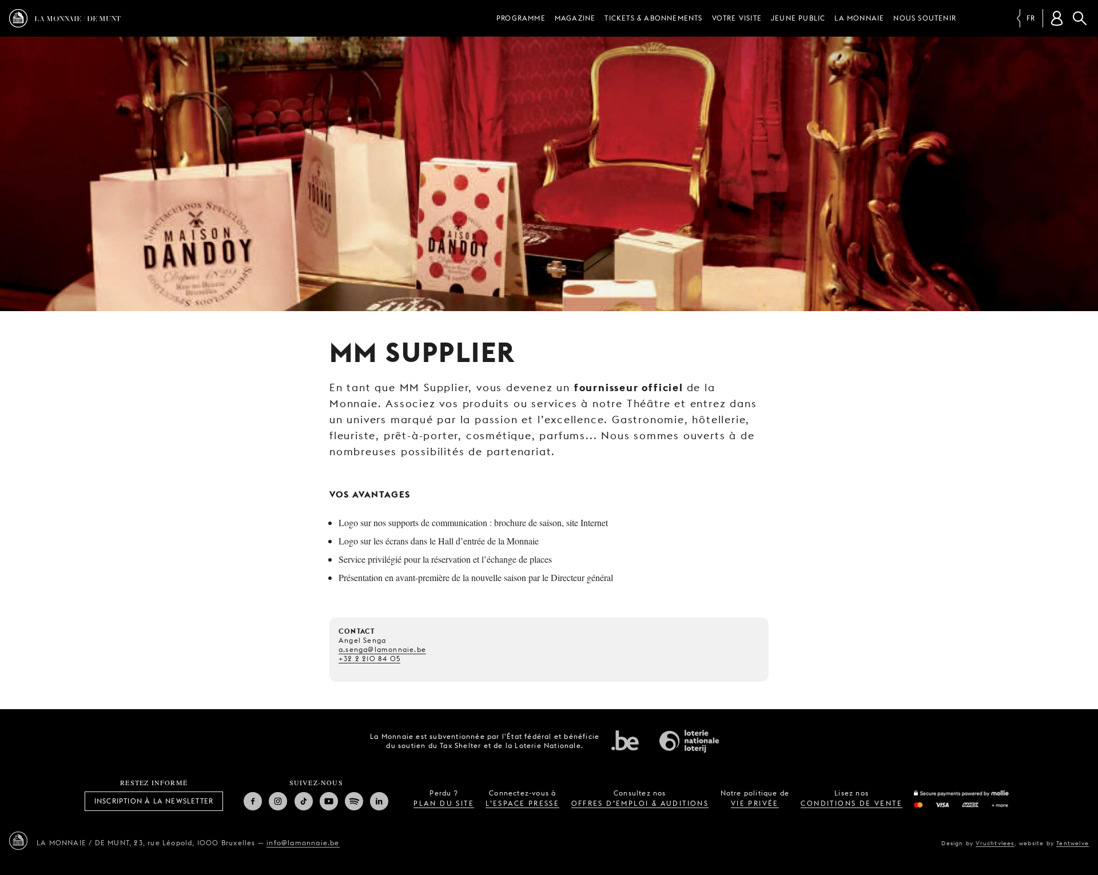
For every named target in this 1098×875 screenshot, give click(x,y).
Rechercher (1080, 18)
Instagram (278, 801)
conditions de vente (851, 803)
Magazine (575, 18)
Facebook (253, 801)
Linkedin (379, 801)
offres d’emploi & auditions (640, 803)
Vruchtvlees (995, 843)
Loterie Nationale (689, 741)
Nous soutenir (924, 18)
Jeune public (798, 18)
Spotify (354, 801)
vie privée (755, 803)
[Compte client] (1057, 18)
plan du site (443, 803)
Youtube (329, 801)
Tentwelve (1072, 843)
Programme (521, 18)
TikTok (304, 801)
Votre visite (737, 18)
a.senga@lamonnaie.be (382, 649)
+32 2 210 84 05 (369, 658)
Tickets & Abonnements (653, 18)
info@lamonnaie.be (302, 842)
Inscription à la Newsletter (153, 801)
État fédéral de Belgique (625, 740)
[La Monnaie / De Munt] (18, 841)
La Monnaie (859, 18)
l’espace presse (522, 803)
